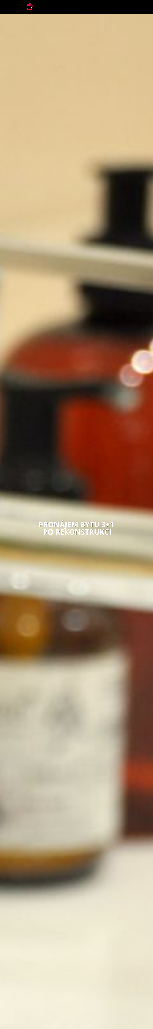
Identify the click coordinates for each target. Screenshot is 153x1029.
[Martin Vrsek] (29, 7)
